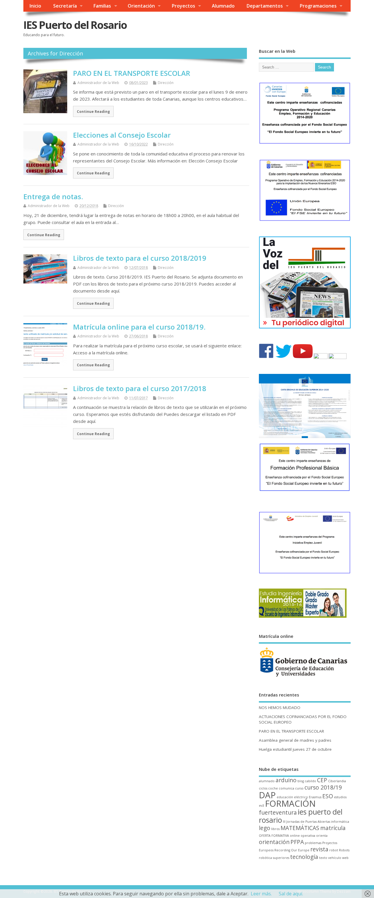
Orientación (141, 6)
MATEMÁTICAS (299, 828)
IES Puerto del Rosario (75, 25)
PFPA (297, 842)
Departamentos (264, 6)
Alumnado (223, 6)
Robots (344, 850)
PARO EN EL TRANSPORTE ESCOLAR (131, 73)
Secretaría (65, 6)
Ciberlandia (337, 781)
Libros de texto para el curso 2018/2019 (139, 258)
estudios (340, 797)
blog (300, 781)
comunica (286, 788)
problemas (313, 843)
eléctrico (301, 797)
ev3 (261, 806)
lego (264, 828)
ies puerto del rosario (300, 816)
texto (323, 858)
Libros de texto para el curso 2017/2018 (139, 388)
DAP (267, 795)
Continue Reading (93, 111)
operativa (308, 836)
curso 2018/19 (323, 787)
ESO (327, 796)
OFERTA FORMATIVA (274, 836)
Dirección (166, 82)
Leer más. (261, 893)
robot (333, 850)
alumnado (267, 781)
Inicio (35, 6)
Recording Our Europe (291, 850)
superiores (281, 858)
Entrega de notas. (53, 196)
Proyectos (183, 6)
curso (299, 788)
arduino (286, 780)
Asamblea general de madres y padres (295, 740)
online (295, 836)
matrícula (333, 828)
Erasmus (315, 797)
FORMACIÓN (290, 803)
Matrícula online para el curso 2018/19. (139, 327)
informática (340, 822)
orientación (274, 842)
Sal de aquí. (291, 893)
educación (285, 797)
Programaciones (318, 6)
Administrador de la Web (98, 82)
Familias (102, 6)
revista (319, 849)
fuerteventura (278, 812)
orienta (322, 836)
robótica (265, 858)
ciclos (263, 788)
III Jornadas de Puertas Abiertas (306, 822)
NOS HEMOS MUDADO (279, 707)
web (345, 858)
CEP (322, 780)
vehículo (334, 858)
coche (273, 788)
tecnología (304, 857)
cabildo (310, 781)
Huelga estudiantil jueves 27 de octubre (295, 749)
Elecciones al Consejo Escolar (122, 135)
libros (275, 829)
